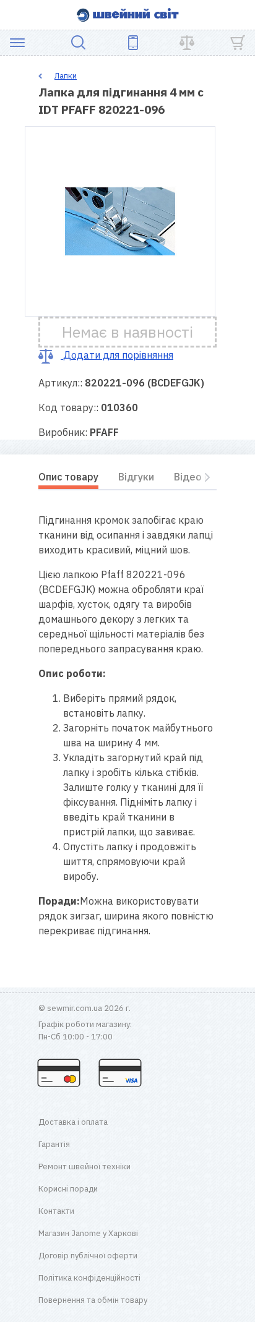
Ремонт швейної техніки (84, 1166)
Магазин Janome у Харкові (88, 1233)
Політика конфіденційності (89, 1278)
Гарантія (54, 1144)
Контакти (56, 1211)
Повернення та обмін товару (92, 1300)
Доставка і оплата (73, 1122)
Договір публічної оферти (87, 1255)
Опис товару (68, 477)
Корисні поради (68, 1188)
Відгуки (136, 477)
